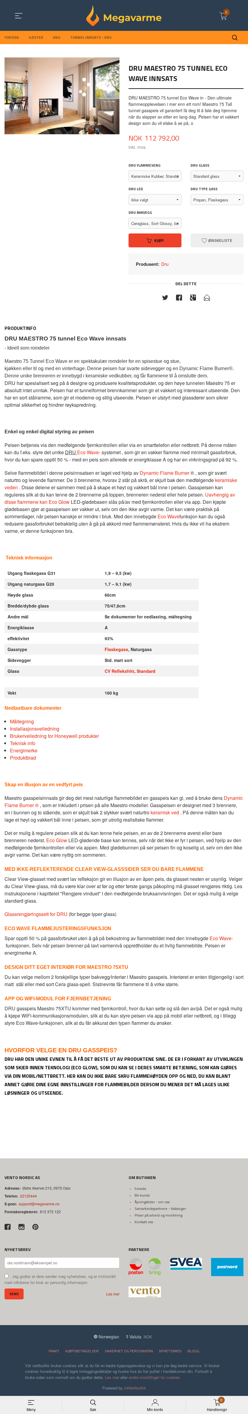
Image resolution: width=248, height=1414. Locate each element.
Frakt (54, 1351)
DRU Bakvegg (140, 212)
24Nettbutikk (135, 1388)
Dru (164, 264)
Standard (146, 671)
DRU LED (136, 189)
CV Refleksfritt (119, 671)
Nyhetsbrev (170, 1351)
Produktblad (23, 757)
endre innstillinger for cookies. (155, 1377)
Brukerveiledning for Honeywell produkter (54, 735)
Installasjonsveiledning (34, 728)
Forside (140, 1188)
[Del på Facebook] (179, 298)
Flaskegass (116, 649)
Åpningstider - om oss (152, 1202)
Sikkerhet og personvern (129, 1351)
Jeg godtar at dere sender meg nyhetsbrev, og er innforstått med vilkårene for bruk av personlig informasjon (60, 1279)
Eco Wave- (88, 452)
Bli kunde (142, 1195)
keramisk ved (165, 812)
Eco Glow (56, 840)
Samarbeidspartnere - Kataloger (160, 1208)
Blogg (193, 1351)
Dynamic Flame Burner (165, 472)
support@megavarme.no (39, 1203)
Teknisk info (22, 743)
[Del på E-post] (206, 298)
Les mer (112, 1293)
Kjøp (159, 240)
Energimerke (24, 750)
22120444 (28, 1195)
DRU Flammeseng (145, 165)
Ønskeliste (219, 240)
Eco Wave (168, 516)
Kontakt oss (144, 1222)
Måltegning (22, 721)
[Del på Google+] (193, 298)
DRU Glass (200, 165)
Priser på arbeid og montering (158, 1215)
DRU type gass (204, 189)
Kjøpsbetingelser (82, 1351)
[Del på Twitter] (165, 298)
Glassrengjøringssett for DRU (36, 914)
